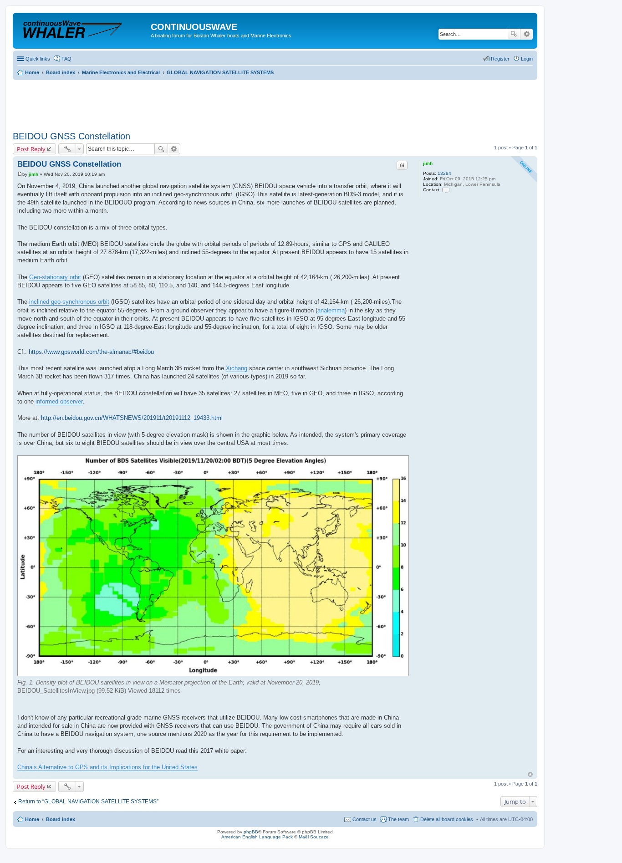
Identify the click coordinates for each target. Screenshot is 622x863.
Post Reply (31, 149)
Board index (60, 819)
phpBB (251, 831)
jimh (428, 163)
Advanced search (526, 34)
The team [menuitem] (398, 819)
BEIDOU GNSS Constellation (71, 136)
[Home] (83, 29)
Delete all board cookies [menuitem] (446, 819)
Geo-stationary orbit (55, 277)
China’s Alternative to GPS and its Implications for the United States (107, 767)
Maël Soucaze (314, 836)
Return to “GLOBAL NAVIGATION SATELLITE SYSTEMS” (88, 801)
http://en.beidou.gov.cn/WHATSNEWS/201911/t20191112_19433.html (132, 417)
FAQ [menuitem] (66, 58)
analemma (331, 310)
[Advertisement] (178, 102)
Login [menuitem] (527, 58)
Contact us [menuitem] (364, 819)
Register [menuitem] (500, 58)
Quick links (37, 58)
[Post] (19, 174)
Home (32, 819)
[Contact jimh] (445, 189)
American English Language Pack (257, 836)
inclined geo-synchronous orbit (69, 301)
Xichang (236, 368)
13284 (444, 173)
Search (513, 34)
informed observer (59, 401)
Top (530, 774)
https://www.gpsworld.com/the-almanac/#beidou (91, 351)
